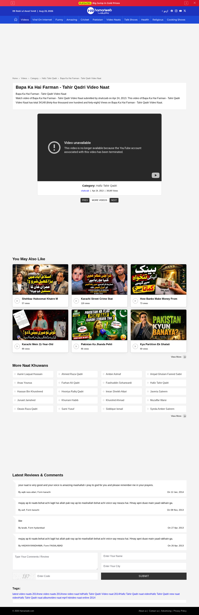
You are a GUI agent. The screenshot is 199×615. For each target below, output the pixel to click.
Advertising (166, 611)
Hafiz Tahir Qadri (106, 185)
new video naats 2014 (50, 594)
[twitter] (184, 11)
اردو (166, 11)
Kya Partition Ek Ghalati (155, 344)
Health (145, 19)
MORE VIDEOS (99, 200)
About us (143, 611)
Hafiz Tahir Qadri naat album (34, 597)
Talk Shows (131, 19)
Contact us (154, 611)
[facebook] (171, 11)
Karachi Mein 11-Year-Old (37, 344)
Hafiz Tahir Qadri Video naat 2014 (101, 594)
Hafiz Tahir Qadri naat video (135, 594)
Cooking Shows (176, 19)
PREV (85, 200)
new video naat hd (72, 594)
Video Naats (113, 19)
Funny (59, 19)
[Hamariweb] (99, 11)
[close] (194, 3)
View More (176, 357)
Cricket (85, 19)
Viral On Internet (42, 19)
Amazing (72, 19)
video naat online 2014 (82, 597)
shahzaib (85, 191)
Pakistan (98, 19)
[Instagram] (176, 11)
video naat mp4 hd (60, 597)
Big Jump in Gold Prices (100, 3)
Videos (25, 19)
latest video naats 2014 (25, 594)
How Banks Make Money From (158, 298)
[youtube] (180, 11)
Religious (158, 19)
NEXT (114, 200)
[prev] (13, 3)
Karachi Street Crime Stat (97, 298)
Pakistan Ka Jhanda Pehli (96, 344)
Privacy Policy (180, 611)
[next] (186, 3)
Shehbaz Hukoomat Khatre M (40, 298)
